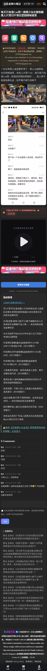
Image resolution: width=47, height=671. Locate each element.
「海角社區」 (21, 48)
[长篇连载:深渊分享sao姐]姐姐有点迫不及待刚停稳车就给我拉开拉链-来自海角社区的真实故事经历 (23, 590)
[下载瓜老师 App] (38, 4)
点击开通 (11, 214)
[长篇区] (14, 39)
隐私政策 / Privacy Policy (15, 662)
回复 (19, 447)
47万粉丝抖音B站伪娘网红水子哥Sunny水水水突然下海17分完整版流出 (23, 608)
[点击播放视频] (23, 242)
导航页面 (37, 662)
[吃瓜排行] (5, 39)
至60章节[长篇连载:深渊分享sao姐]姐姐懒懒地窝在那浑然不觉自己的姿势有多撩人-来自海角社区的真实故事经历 (22, 554)
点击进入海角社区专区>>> (14, 303)
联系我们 (29, 662)
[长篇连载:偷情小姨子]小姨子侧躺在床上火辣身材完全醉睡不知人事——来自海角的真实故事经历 (23, 324)
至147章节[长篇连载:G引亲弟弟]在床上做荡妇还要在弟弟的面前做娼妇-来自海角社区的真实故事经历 (23, 311)
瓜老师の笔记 (13, 3)
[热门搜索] (42, 39)
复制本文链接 (23, 285)
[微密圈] (32, 39)
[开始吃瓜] (23, 39)
